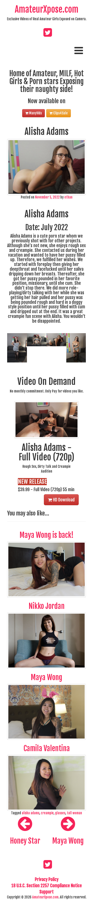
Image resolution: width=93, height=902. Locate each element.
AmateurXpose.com (46, 9)
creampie (47, 813)
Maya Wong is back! (47, 535)
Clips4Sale (60, 113)
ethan (68, 197)
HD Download (63, 499)
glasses (60, 813)
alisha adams (30, 813)
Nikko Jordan (47, 606)
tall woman (74, 813)
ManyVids (35, 113)
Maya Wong (46, 677)
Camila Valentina (46, 748)
